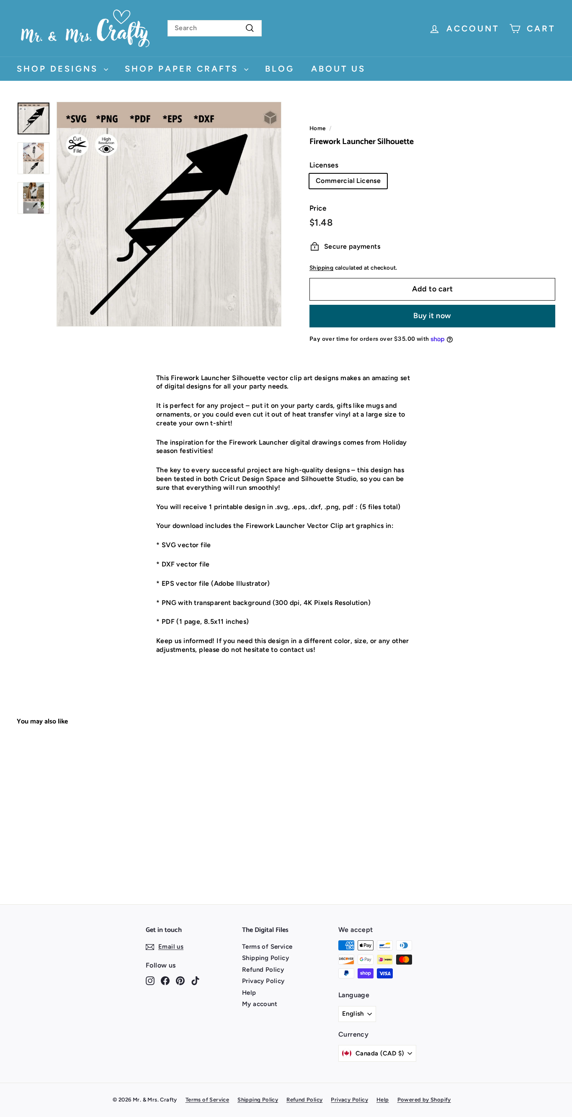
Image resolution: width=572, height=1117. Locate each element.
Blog (279, 69)
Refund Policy (263, 969)
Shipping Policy (265, 958)
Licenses (323, 165)
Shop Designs (59, 69)
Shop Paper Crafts (183, 69)
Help (249, 992)
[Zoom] (169, 214)
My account (259, 1004)
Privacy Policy (263, 981)
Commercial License (348, 181)
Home (317, 128)
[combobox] (214, 28)
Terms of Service (267, 946)
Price (317, 208)
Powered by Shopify (424, 1099)
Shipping (321, 267)
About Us (338, 69)
